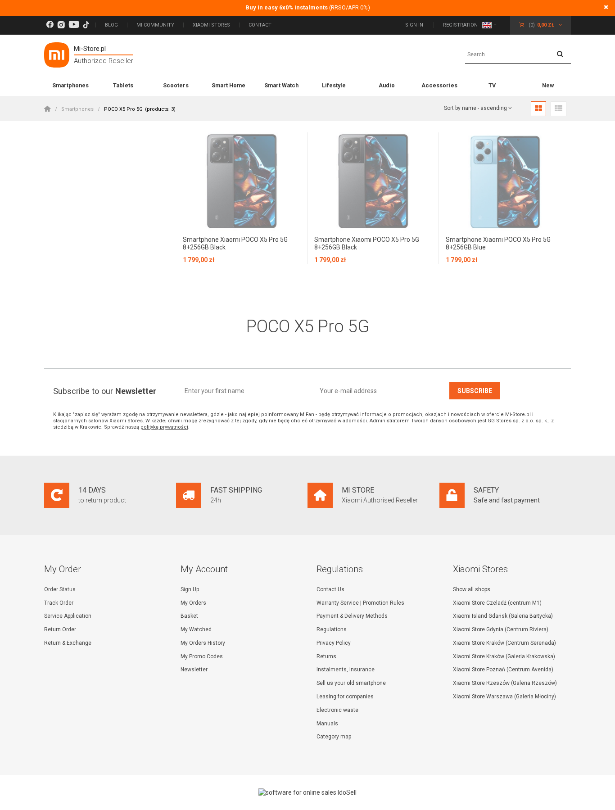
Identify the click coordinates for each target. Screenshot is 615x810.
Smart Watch (281, 85)
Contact (260, 25)
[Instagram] (61, 25)
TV (492, 85)
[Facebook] (49, 25)
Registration (460, 25)
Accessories (439, 85)
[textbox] (518, 55)
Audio (387, 85)
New (548, 85)
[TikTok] (86, 25)
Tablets (123, 85)
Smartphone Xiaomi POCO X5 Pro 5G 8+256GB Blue (498, 243)
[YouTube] (74, 25)
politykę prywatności (164, 427)
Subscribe (474, 390)
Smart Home (228, 85)
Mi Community (155, 25)
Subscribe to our (104, 391)
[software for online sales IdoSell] (307, 792)
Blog (111, 25)
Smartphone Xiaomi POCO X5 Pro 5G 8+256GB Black (235, 243)
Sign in (415, 25)
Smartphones (70, 85)
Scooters (176, 85)
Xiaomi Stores (211, 25)
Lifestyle (334, 85)
